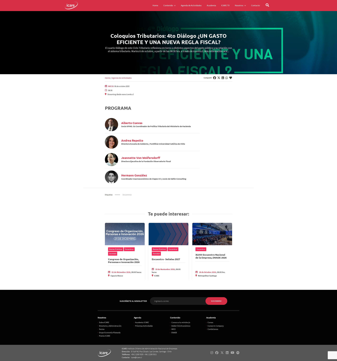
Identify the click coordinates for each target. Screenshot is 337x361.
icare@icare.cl (136, 357)
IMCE (173, 329)
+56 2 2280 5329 (137, 354)
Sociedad (112, 253)
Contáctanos (213, 329)
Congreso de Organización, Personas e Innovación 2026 (124, 260)
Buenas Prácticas (115, 249)
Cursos (210, 322)
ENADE (174, 332)
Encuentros (127, 195)
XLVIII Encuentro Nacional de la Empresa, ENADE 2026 (211, 256)
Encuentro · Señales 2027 (166, 259)
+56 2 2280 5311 (150, 354)
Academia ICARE (142, 322)
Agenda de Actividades (122, 78)
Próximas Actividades (144, 326)
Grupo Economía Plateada (109, 332)
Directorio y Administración (110, 326)
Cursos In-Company (216, 326)
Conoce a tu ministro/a (180, 322)
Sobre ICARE (104, 322)
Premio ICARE (104, 336)
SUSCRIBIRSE (216, 301)
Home (107, 78)
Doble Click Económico (180, 326)
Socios (101, 329)
